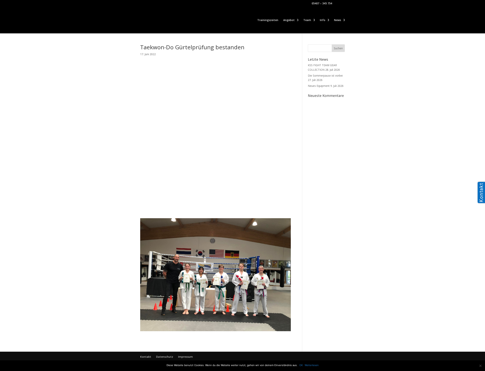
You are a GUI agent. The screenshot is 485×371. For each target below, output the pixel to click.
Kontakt (145, 356)
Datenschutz (164, 356)
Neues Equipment (319, 86)
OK (301, 365)
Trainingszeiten (267, 20)
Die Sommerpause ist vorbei (325, 75)
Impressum (185, 356)
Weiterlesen (312, 365)
